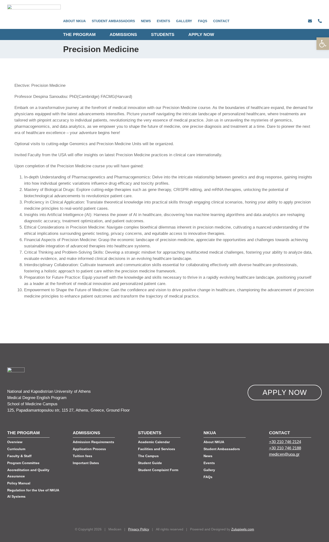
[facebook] (271, 467)
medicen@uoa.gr (284, 454)
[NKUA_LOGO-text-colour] (34, 6)
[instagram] (297, 467)
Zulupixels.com (242, 529)
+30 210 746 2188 (285, 448)
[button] (322, 43)
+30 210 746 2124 (285, 442)
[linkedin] (288, 467)
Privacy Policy (138, 529)
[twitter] (280, 467)
